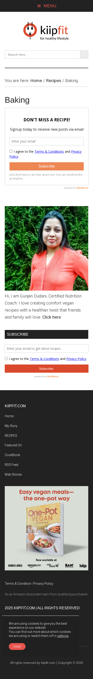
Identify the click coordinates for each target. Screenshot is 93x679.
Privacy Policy (43, 583)
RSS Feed (11, 465)
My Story (11, 426)
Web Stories (13, 474)
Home (36, 80)
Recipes (53, 80)
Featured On (13, 445)
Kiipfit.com (46, 31)
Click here (51, 317)
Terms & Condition (18, 583)
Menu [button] (50, 5)
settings (63, 636)
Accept (17, 646)
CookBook (12, 455)
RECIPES (11, 435)
